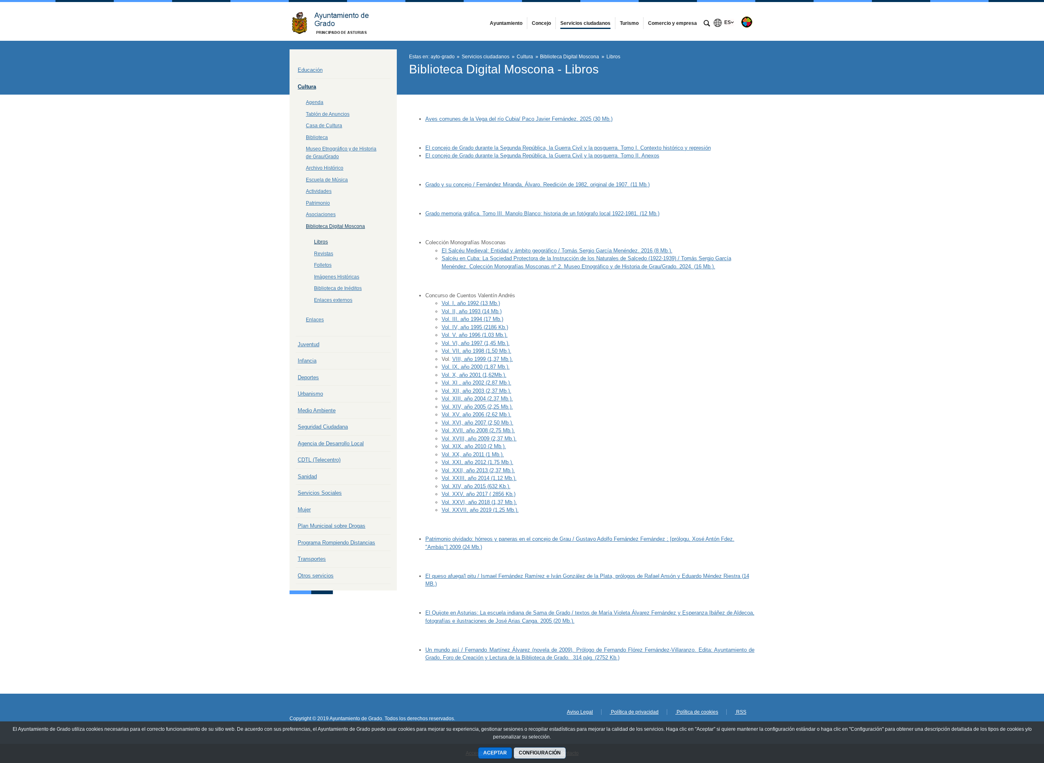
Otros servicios (316, 576)
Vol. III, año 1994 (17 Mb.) (472, 319)
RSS (740, 712)
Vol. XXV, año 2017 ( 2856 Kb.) (478, 494)
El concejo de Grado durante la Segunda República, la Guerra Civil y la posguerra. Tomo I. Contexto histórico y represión (568, 148)
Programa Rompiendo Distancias (336, 543)
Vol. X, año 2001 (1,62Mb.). (474, 375)
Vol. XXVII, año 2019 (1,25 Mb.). (480, 510)
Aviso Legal (580, 712)
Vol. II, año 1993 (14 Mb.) (472, 311)
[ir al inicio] (1011, 714)
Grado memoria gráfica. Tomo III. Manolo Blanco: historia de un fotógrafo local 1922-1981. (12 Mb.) (542, 213)
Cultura (307, 87)
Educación (310, 70)
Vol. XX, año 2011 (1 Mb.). (473, 454)
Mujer (304, 509)
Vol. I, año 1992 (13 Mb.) (471, 303)
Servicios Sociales (320, 493)
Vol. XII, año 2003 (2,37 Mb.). (476, 391)
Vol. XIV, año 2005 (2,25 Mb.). (477, 407)
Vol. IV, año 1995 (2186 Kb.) (475, 327)
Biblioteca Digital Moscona (335, 226)
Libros (321, 242)
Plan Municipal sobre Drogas (331, 526)
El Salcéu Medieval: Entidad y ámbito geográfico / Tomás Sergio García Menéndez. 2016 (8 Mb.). (557, 251)
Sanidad (307, 476)
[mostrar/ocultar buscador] (706, 24)
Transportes (312, 559)
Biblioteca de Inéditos (338, 288)
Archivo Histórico (324, 168)
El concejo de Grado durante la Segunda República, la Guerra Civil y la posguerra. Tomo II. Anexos (542, 156)
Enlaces (315, 320)
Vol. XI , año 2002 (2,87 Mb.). (476, 383)
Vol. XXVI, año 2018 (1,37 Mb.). (479, 502)
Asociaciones (321, 214)
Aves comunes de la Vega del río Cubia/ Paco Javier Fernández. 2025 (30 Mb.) (519, 119)
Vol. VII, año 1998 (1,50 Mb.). (476, 351)
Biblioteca (317, 137)
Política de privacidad (634, 712)
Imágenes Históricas (336, 277)
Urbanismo (310, 394)
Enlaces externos (333, 300)
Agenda (314, 102)
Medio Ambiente (317, 410)
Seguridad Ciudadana (323, 427)
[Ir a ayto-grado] (334, 21)
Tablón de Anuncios (327, 114)
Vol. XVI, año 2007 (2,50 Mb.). (477, 423)
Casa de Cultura (324, 125)
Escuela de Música (327, 180)
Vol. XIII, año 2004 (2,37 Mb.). (477, 399)
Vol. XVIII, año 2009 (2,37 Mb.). (479, 439)
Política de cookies (696, 712)
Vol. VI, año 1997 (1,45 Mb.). (476, 343)
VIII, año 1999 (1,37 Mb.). (482, 359)
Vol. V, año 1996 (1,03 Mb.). (475, 335)
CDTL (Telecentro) (319, 460)
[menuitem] (506, 23)
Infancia (307, 361)
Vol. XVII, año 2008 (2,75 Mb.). (478, 430)
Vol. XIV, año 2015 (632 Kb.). (476, 486)
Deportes (308, 377)
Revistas (323, 254)
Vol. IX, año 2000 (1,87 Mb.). (476, 367)
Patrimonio (318, 203)
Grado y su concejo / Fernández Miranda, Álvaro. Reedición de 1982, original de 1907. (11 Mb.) (537, 184)
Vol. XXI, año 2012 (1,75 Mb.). (477, 462)
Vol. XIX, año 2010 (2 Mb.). (474, 446)
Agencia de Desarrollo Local (331, 443)
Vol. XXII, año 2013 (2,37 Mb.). (478, 470)
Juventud (308, 344)
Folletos (323, 265)
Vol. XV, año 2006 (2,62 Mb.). (476, 414)
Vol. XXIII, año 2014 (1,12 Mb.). (479, 478)
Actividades (319, 191)
